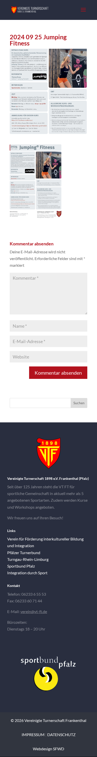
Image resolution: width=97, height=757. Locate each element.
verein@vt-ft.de (33, 611)
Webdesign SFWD (48, 748)
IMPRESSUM (33, 734)
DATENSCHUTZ (61, 734)
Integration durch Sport (27, 572)
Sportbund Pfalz (21, 566)
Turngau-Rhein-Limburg (27, 559)
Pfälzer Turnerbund (23, 552)
